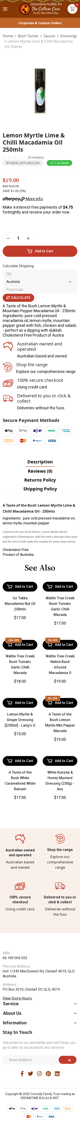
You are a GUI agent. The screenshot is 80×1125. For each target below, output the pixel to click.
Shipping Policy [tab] (40, 489)
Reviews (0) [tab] (40, 471)
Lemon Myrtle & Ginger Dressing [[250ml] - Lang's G (20, 719)
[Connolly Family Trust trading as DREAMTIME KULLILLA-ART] (40, 8)
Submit (67, 1068)
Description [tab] (40, 462)
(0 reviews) (36, 157)
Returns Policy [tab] (40, 480)
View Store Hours (17, 1006)
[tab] (40, 461)
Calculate (20, 298)
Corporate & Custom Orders (40, 23)
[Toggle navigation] (5, 8)
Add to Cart (44, 251)
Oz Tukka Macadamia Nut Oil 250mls (20, 603)
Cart (72, 9)
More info (34, 198)
